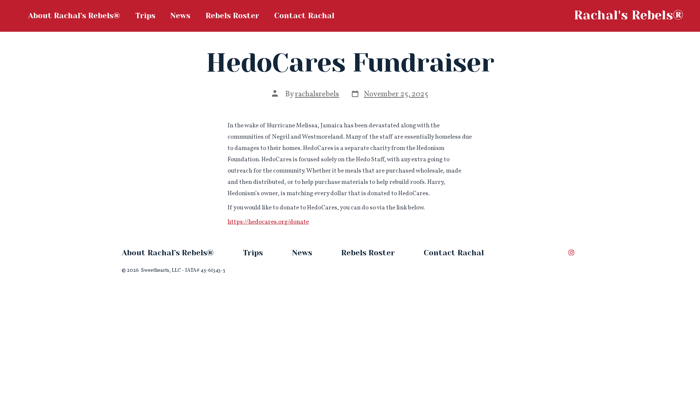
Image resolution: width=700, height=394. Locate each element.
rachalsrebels (317, 94)
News (180, 15)
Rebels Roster (232, 15)
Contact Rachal (304, 15)
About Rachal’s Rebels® (74, 15)
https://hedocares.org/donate (268, 222)
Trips (145, 15)
